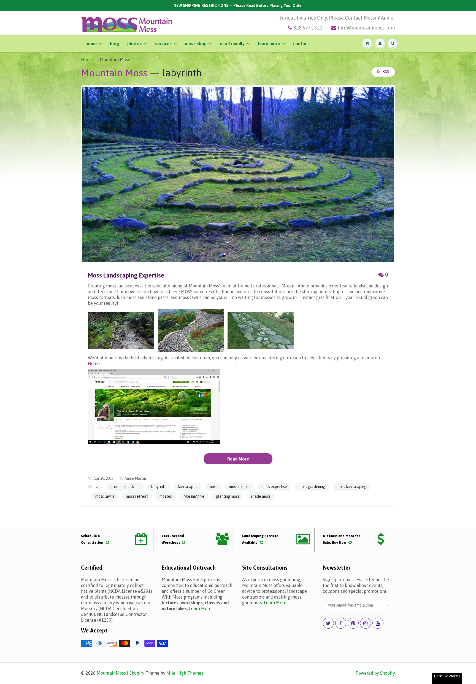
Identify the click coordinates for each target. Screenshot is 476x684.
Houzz (94, 363)
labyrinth (158, 486)
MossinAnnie (193, 496)
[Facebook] (340, 623)
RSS (385, 71)
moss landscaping (351, 486)
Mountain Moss (114, 73)
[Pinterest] (353, 623)
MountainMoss (111, 672)
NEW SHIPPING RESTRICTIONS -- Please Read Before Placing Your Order (238, 5)
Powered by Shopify (375, 672)
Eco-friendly (232, 43)
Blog (114, 43)
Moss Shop (196, 43)
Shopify (136, 672)
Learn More (269, 43)
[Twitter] (328, 623)
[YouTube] (377, 623)
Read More (238, 458)
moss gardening (312, 486)
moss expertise (274, 486)
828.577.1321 (308, 28)
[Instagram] (365, 623)
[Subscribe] (388, 605)
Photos (134, 43)
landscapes (187, 486)
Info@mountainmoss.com (366, 28)
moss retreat (137, 496)
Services (163, 43)
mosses (165, 496)
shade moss (261, 496)
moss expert (239, 486)
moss (213, 486)
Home (91, 43)
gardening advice (125, 486)
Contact (301, 43)
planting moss (227, 496)
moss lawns (104, 496)
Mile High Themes (184, 672)
